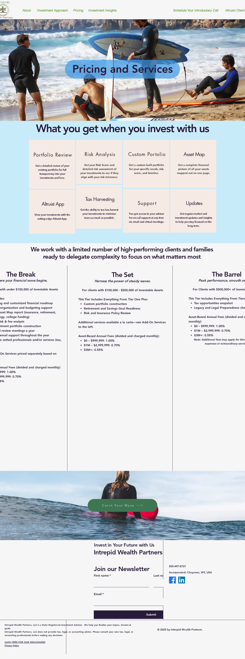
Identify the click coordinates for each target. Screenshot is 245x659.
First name (102, 575)
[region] (52, 164)
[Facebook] (172, 580)
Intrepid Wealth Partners (128, 552)
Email (99, 594)
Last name (162, 575)
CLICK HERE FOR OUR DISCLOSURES (25, 642)
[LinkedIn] (181, 580)
